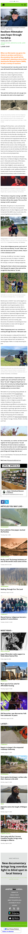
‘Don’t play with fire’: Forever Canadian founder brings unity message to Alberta (11, 838)
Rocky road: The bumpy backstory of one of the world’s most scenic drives (14, 560)
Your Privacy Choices (12, 929)
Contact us (14, 892)
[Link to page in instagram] (18, 908)
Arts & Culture (5, 651)
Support (14, 905)
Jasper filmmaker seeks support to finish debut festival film (13, 655)
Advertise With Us (14, 897)
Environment (5, 527)
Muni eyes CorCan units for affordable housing (10, 685)
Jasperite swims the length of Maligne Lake (14, 808)
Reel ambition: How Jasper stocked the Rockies (13, 531)
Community (4, 614)
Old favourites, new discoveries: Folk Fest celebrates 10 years (13, 714)
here (8, 456)
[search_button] (22, 5)
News (2, 804)
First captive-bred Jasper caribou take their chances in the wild (14, 778)
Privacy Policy (14, 895)
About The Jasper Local (14, 900)
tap (25, 5)
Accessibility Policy (14, 902)
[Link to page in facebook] (3, 502)
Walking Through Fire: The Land (12, 589)
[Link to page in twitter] (7, 502)
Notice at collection (8, 931)
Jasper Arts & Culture (16, 43)
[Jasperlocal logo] (14, 889)
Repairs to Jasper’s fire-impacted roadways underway (12, 748)
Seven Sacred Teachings (21, 416)
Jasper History (5, 556)
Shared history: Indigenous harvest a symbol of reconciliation (13, 618)
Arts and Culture (5, 43)
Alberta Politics (5, 833)
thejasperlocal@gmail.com (14, 460)
